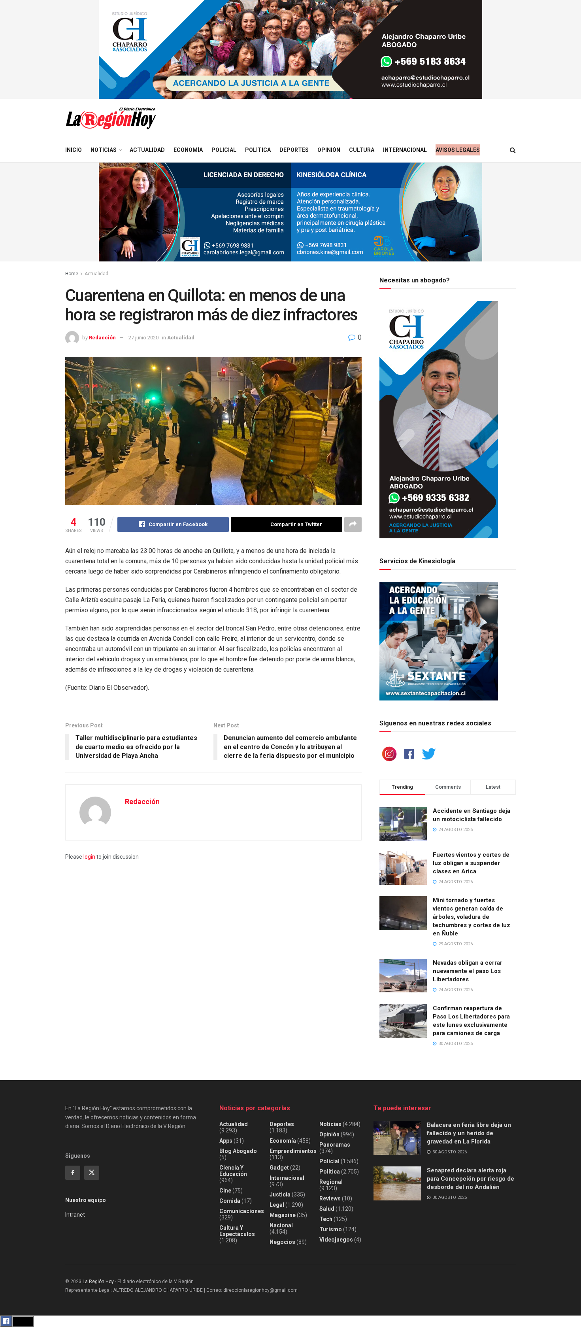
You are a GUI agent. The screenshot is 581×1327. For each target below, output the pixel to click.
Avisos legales (458, 150)
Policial (223, 150)
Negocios (282, 1242)
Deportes (294, 150)
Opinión (328, 150)
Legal (277, 1205)
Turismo (330, 1229)
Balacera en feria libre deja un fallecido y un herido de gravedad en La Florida (469, 1133)
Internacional (405, 150)
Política (258, 150)
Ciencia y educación (233, 1170)
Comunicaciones (241, 1211)
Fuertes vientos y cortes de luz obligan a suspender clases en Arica (471, 863)
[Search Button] (513, 150)
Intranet (75, 1215)
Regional (331, 1182)
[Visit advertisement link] (290, 49)
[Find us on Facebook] (72, 1173)
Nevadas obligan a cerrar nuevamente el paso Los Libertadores (467, 971)
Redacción (102, 338)
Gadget (279, 1167)
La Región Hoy (98, 1281)
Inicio (73, 150)
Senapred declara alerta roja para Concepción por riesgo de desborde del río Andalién (470, 1179)
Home (71, 273)
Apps (225, 1141)
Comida (229, 1201)
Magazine (283, 1215)
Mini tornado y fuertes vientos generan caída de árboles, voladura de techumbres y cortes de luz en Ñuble (471, 917)
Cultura (361, 150)
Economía (188, 150)
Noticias (104, 150)
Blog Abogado (238, 1151)
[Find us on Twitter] (91, 1173)
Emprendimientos (293, 1151)
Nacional (281, 1225)
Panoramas (334, 1144)
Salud (326, 1209)
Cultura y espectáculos (237, 1231)
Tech (325, 1219)
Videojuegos (336, 1239)
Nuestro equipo (85, 1200)
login (89, 857)
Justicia (280, 1194)
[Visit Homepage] (110, 118)
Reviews (330, 1198)
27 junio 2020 (143, 338)
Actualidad (147, 150)
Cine (225, 1190)
